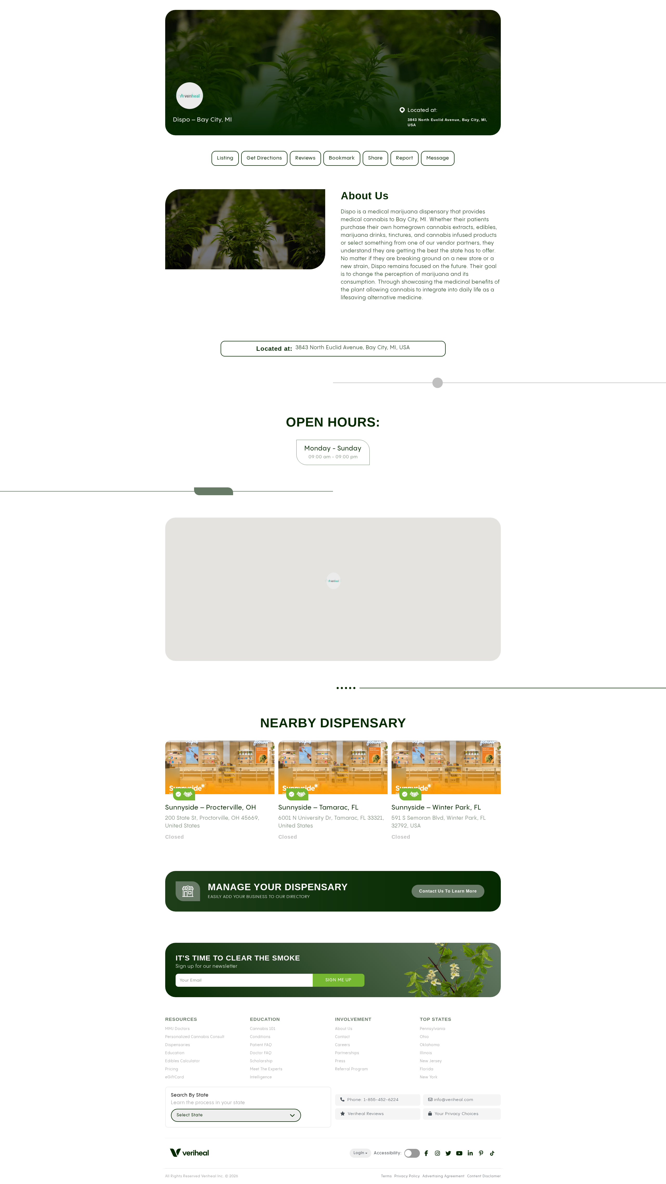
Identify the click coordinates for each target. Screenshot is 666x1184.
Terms (386, 1176)
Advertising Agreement (443, 1176)
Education (174, 1053)
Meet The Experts (266, 1069)
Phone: (372, 1100)
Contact (342, 1037)
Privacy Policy (407, 1176)
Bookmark (342, 158)
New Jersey (431, 1061)
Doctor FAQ (261, 1053)
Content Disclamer (484, 1176)
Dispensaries (177, 1045)
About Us (344, 1028)
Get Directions (264, 158)
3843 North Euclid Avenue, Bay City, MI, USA (353, 348)
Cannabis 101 (263, 1028)
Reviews (305, 158)
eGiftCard (174, 1077)
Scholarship (261, 1061)
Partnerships (347, 1053)
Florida (426, 1069)
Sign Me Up (338, 980)
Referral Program (351, 1069)
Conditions (260, 1037)
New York (429, 1077)
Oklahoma (430, 1045)
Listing (225, 158)
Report (404, 158)
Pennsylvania (432, 1028)
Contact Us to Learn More (448, 891)
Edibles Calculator (182, 1061)
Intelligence (261, 1077)
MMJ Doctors (177, 1028)
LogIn (359, 1153)
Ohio (424, 1037)
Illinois (426, 1053)
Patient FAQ (261, 1045)
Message (437, 158)
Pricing (171, 1069)
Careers (342, 1045)
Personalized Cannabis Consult (195, 1037)
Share (375, 158)
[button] (333, 580)
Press (340, 1061)
